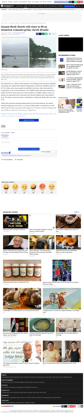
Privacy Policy (29, 410)
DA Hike (29, 397)
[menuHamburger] (79, 6)
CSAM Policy (36, 410)
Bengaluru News (68, 377)
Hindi (40, 1)
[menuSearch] (82, 6)
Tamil (33, 1)
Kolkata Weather (28, 9)
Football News (20, 387)
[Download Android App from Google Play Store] (78, 406)
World (29, 6)
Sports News (5, 387)
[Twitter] (73, 2)
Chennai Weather (20, 402)
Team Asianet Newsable (18, 33)
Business (34, 6)
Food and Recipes (14, 392)
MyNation (49, 1)
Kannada (16, 1)
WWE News (27, 387)
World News (33, 377)
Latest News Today (18, 377)
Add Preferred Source (60, 2)
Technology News (46, 397)
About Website (14, 410)
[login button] (77, 6)
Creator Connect (69, 6)
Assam (3, 126)
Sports (46, 6)
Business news (5, 397)
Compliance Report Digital (61, 410)
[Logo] (8, 6)
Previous (79, 9)
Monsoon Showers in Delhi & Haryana (42, 9)
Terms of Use (21, 410)
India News (26, 377)
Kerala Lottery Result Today (15, 9)
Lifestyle (60, 6)
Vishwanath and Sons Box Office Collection (64, 9)
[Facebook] (70, 2)
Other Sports (34, 387)
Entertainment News (7, 382)
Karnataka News (41, 377)
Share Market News (15, 397)
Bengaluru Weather (30, 402)
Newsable (10, 1)
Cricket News (12, 387)
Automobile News (56, 397)
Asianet (7, 406)
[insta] (81, 2)
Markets (40, 6)
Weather (4, 402)
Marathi (44, 1)
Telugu (29, 1)
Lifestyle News (5, 392)
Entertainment (52, 6)
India (25, 6)
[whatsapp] (75, 2)
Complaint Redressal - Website (47, 410)
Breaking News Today (7, 377)
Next (82, 9)
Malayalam (4, 1)
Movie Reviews (29, 382)
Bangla (37, 1)
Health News (23, 392)
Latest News (19, 6)
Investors (71, 410)
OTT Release (16, 382)
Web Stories (43, 392)
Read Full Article (29, 120)
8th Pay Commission (36, 397)
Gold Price (23, 397)
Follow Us (53, 33)
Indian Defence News (58, 377)
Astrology (29, 392)
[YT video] (78, 2)
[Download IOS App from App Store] (81, 406)
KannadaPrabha (23, 1)
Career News (36, 392)
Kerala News (49, 377)
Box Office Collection (39, 382)
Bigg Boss (22, 382)
